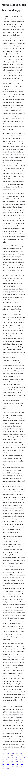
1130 (21, 761)
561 (21, 753)
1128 (8, 764)
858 (13, 753)
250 (3, 755)
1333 (22, 764)
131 (8, 761)
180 (3, 761)
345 (17, 753)
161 (3, 766)
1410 (13, 764)
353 (3, 768)
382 (3, 753)
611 (8, 755)
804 (3, 757)
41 (20, 757)
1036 (17, 761)
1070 (8, 766)
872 (16, 757)
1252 (17, 755)
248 (17, 764)
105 (7, 759)
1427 (12, 755)
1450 (8, 768)
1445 (16, 759)
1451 (8, 753)
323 (21, 766)
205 (21, 759)
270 (12, 761)
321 (3, 764)
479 (17, 766)
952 (8, 757)
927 (13, 766)
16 (3, 759)
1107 (22, 755)
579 (11, 759)
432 (24, 757)
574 (12, 757)
